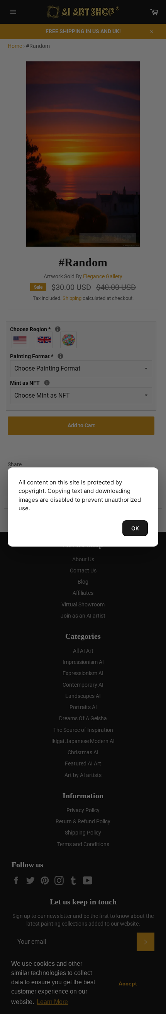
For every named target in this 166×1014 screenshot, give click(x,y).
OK (135, 528)
